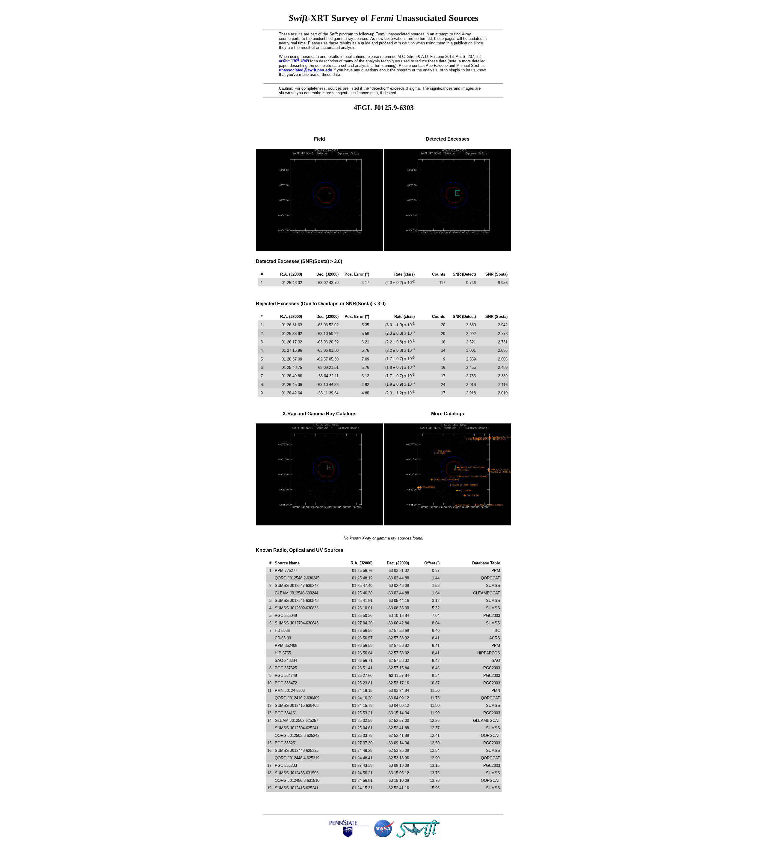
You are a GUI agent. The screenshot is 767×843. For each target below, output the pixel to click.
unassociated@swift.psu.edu (305, 70)
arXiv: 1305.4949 (294, 61)
